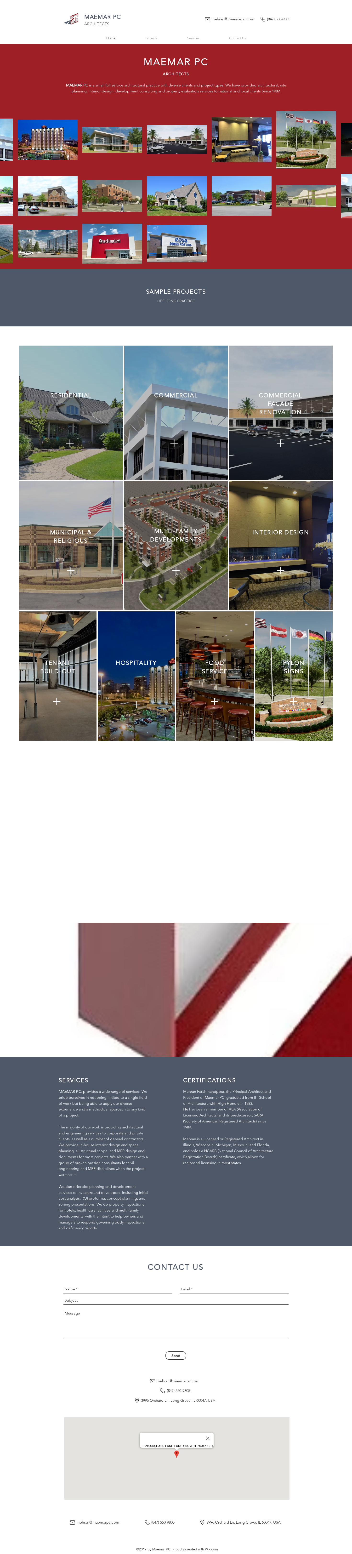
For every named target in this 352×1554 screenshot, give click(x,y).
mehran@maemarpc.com (232, 19)
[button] (71, 569)
